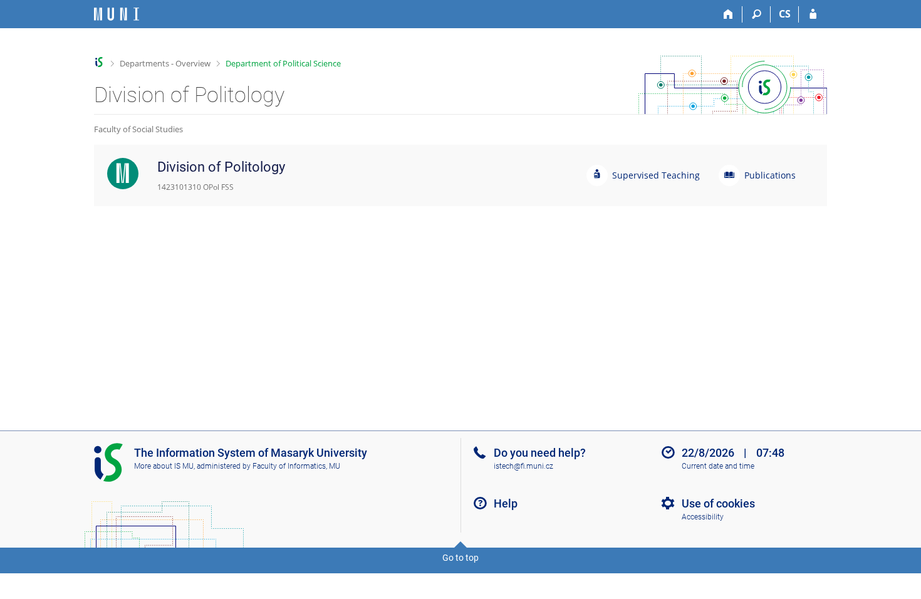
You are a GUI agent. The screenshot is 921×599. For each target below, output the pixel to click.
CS (785, 14)
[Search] (756, 14)
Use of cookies (718, 503)
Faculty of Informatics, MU (296, 466)
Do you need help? (540, 452)
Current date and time (718, 466)
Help (506, 503)
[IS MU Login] (813, 14)
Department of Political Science (283, 63)
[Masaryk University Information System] (116, 14)
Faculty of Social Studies (138, 129)
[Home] (728, 14)
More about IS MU (164, 466)
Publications (770, 175)
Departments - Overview (165, 63)
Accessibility (703, 517)
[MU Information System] (99, 62)
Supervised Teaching (656, 175)
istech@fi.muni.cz (523, 466)
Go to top (460, 558)
